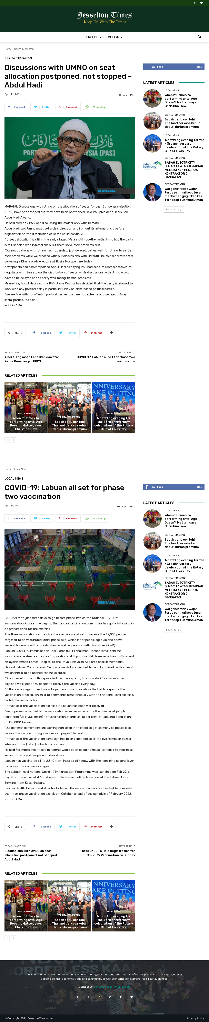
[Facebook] (195, 3)
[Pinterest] (110, 997)
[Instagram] (88, 997)
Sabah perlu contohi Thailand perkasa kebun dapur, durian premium (70, 425)
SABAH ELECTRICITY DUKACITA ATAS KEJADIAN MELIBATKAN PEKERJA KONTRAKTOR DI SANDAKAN (184, 170)
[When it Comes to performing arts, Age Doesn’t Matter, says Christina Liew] (26, 408)
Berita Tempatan (24, 49)
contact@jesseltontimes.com (112, 986)
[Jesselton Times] (104, 19)
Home (8, 49)
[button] (200, 37)
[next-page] (13, 440)
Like (199, 66)
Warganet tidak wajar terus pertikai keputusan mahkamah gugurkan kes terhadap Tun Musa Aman (184, 194)
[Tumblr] (121, 997)
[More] (111, 333)
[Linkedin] (99, 997)
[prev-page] (7, 440)
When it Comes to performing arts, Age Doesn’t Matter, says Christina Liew (26, 423)
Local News (25, 413)
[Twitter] (201, 3)
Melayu (113, 37)
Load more (172, 209)
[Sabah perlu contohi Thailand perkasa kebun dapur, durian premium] (69, 408)
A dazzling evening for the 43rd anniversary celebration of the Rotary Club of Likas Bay (113, 423)
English (92, 37)
